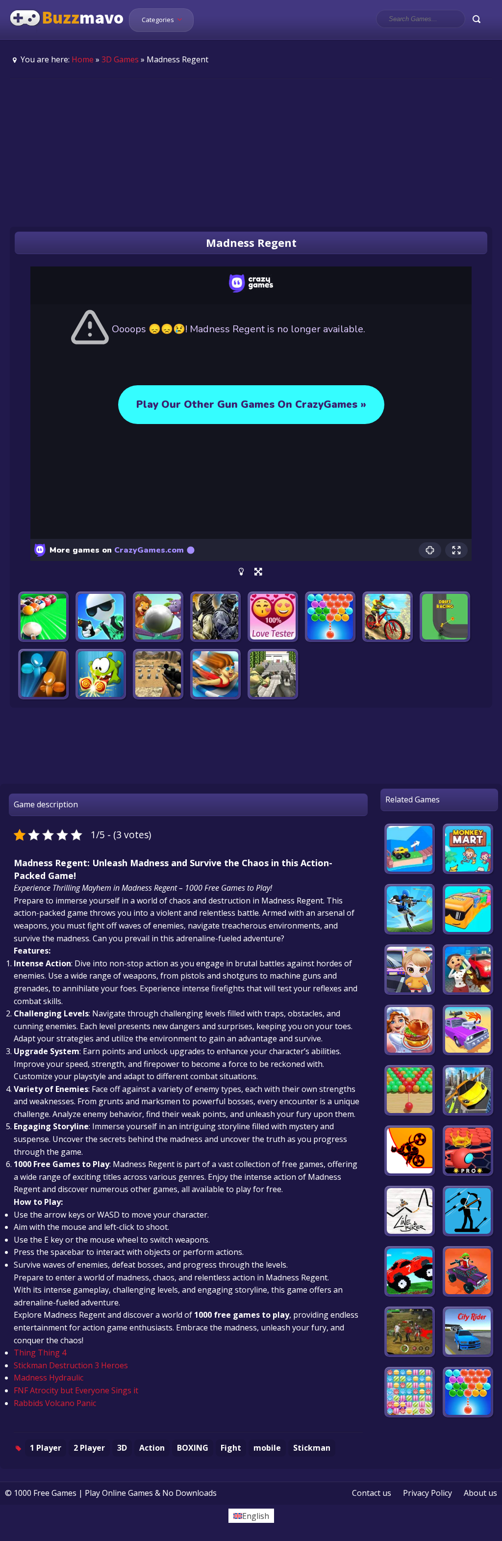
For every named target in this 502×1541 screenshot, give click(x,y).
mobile (267, 1447)
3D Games (120, 59)
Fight (231, 1447)
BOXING (192, 1447)
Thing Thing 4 (40, 1352)
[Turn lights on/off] (241, 571)
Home (83, 59)
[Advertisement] (251, 152)
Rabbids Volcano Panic (55, 1403)
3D (122, 1447)
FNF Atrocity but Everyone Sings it (76, 1390)
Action (152, 1447)
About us (480, 1493)
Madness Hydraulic (48, 1377)
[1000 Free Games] (67, 33)
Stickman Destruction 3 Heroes (71, 1365)
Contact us (371, 1493)
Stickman (311, 1447)
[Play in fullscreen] (258, 571)
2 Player (89, 1447)
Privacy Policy (427, 1493)
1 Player (45, 1447)
